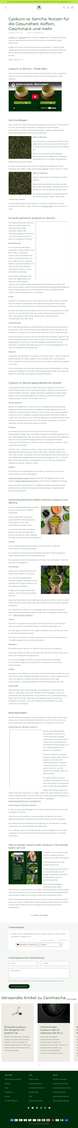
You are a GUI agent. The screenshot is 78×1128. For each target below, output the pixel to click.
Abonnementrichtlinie (61, 1096)
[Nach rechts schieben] (43, 1065)
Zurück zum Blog (40, 915)
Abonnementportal (36, 1101)
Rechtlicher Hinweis (60, 1079)
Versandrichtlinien (59, 1092)
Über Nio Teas (34, 1079)
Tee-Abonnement (11, 1101)
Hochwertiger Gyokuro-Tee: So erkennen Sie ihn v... (52, 1030)
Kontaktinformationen (37, 1088)
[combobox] (27, 945)
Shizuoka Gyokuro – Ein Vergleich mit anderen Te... (16, 1030)
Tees (6, 1088)
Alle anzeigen (72, 999)
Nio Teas (35, 1123)
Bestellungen (33, 1092)
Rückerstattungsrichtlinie (62, 1088)
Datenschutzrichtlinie (60, 1084)
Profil (30, 1096)
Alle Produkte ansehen (13, 1079)
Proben (7, 1096)
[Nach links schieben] (35, 1065)
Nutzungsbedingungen (61, 1101)
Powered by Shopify (43, 1123)
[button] (6, 7)
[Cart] (72, 7)
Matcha (7, 1084)
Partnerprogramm (35, 1084)
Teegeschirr (9, 1092)
